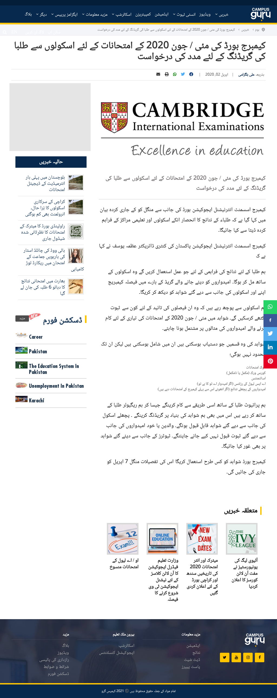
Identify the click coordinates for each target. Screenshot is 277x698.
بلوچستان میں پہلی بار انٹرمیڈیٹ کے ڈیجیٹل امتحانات (45, 183)
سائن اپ (54, 32)
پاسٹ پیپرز (191, 667)
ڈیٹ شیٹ (192, 660)
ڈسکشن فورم (58, 674)
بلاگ (28, 14)
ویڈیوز (205, 14)
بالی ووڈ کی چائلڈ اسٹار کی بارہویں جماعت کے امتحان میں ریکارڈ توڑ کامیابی (54, 260)
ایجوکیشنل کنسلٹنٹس (116, 653)
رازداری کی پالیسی (54, 660)
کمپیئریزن (143, 14)
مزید (22, 318)
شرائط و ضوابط (56, 667)
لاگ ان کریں (34, 32)
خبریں (223, 14)
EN (14, 32)
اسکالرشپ (122, 14)
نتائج (196, 653)
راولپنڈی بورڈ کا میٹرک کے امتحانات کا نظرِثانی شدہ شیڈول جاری (42, 232)
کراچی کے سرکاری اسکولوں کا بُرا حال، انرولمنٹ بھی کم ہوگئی (45, 208)
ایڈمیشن (162, 14)
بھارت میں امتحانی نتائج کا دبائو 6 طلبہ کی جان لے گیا (42, 287)
